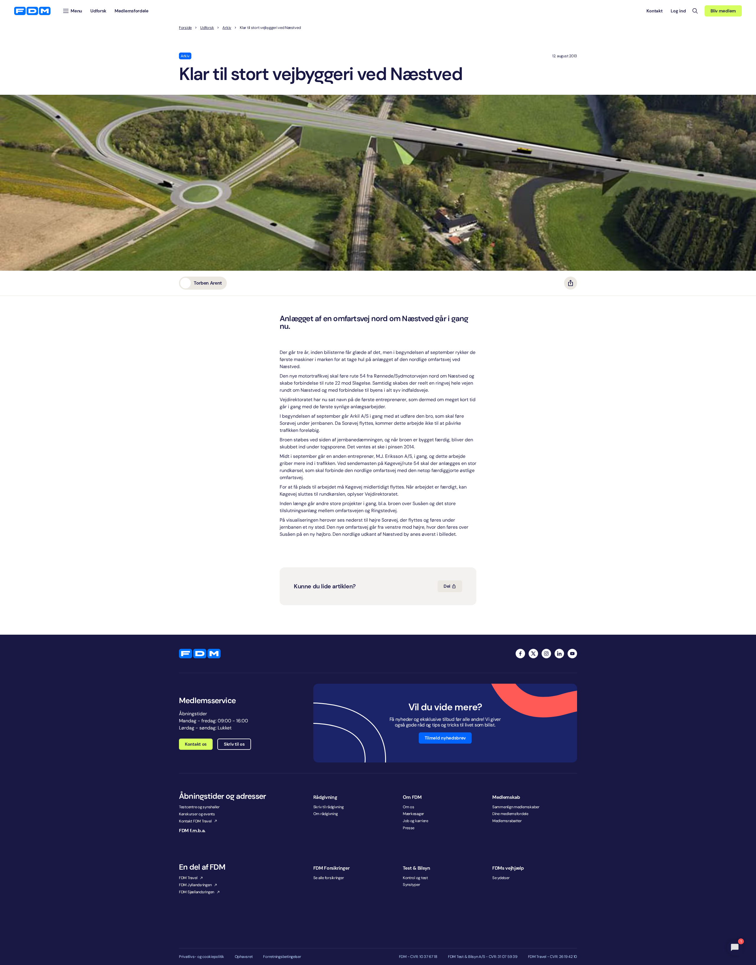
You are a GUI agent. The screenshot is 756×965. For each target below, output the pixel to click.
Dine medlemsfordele (510, 813)
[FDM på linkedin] (559, 653)
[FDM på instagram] (546, 653)
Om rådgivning (325, 813)
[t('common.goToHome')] (200, 653)
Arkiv (226, 27)
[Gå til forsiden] (32, 11)
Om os (408, 806)
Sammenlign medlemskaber (516, 806)
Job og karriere (415, 820)
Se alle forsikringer (328, 877)
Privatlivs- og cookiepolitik (201, 956)
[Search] (695, 11)
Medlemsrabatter (507, 820)
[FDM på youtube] (572, 653)
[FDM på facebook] (520, 653)
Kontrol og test (415, 877)
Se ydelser (500, 877)
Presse (408, 827)
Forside (185, 27)
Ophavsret (244, 956)
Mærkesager (413, 813)
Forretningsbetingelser (282, 956)
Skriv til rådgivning (328, 806)
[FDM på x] (533, 653)
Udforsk (207, 27)
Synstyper (411, 884)
